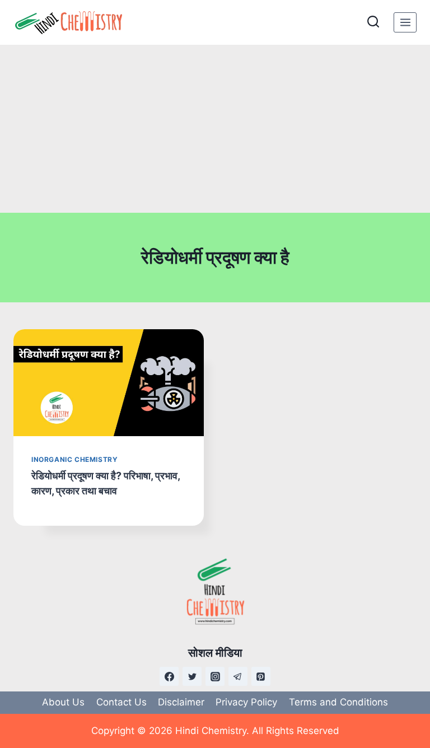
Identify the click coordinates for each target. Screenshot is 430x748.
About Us (63, 702)
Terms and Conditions (338, 702)
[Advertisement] (215, 128)
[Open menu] (405, 22)
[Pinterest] (260, 676)
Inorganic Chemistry (74, 459)
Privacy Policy (246, 702)
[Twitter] (192, 676)
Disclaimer (181, 702)
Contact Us (121, 702)
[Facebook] (169, 676)
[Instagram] (215, 676)
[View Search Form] (373, 22)
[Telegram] (237, 676)
